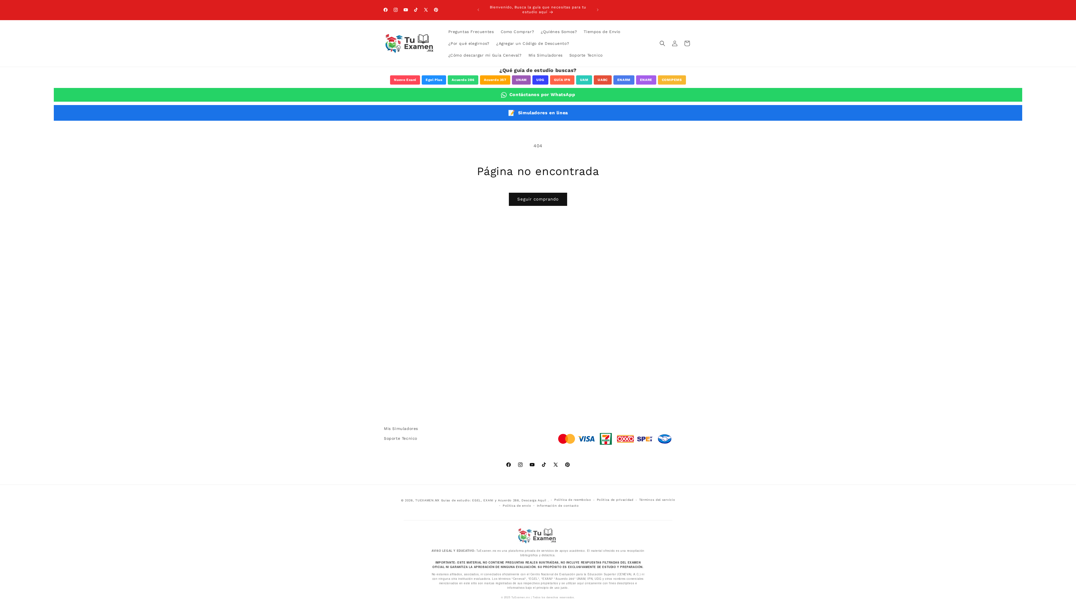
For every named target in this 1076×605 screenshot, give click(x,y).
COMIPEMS (672, 80)
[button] (662, 43)
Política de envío (517, 506)
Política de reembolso (572, 500)
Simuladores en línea (538, 113)
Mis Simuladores (401, 428)
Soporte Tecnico (400, 438)
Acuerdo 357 (495, 80)
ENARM (623, 80)
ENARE (646, 80)
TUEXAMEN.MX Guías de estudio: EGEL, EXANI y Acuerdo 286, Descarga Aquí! (480, 500)
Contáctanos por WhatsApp (542, 94)
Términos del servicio (657, 500)
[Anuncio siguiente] (598, 9)
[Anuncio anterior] (478, 9)
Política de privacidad (615, 500)
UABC (602, 80)
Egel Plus (434, 80)
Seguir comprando (538, 199)
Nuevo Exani (405, 80)
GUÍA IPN (562, 80)
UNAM (521, 80)
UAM (584, 80)
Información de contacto (558, 506)
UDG (540, 80)
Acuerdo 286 (463, 80)
